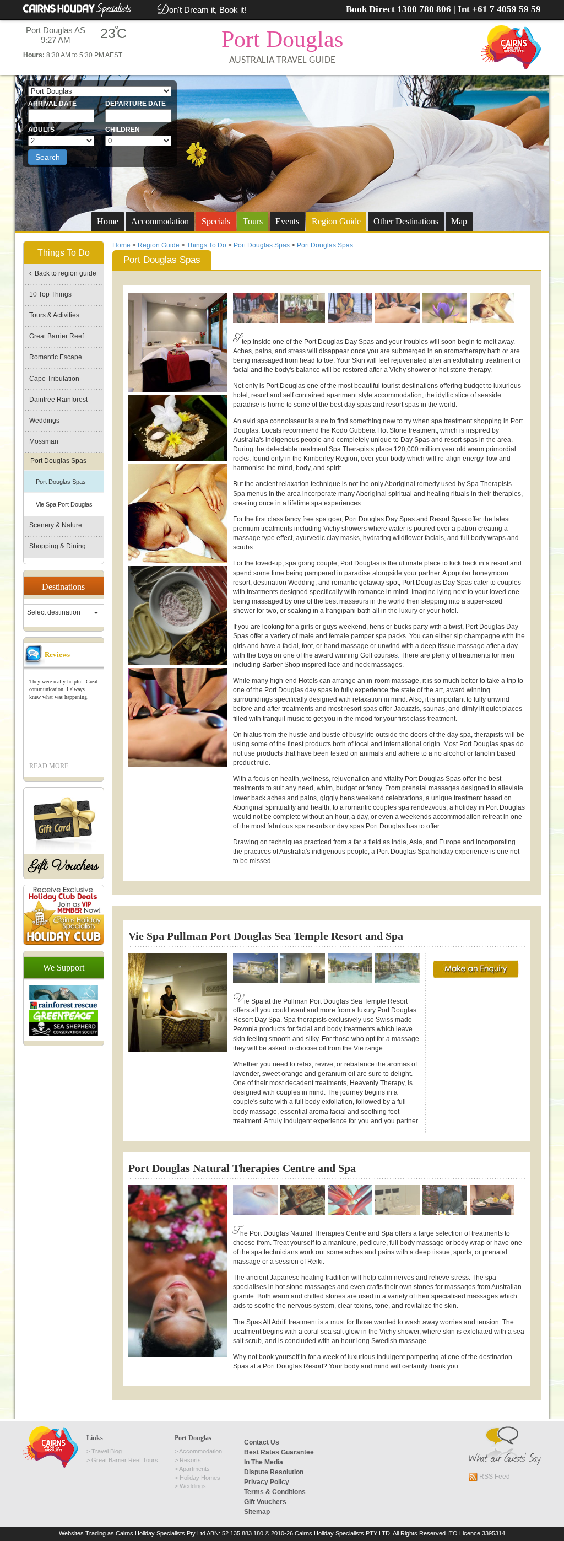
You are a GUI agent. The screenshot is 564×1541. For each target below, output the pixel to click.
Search (47, 157)
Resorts (190, 1460)
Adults (41, 129)
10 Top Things (50, 294)
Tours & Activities (54, 315)
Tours (253, 221)
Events (287, 221)
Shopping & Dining (57, 546)
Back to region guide (63, 273)
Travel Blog (106, 1451)
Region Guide (159, 245)
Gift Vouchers (64, 866)
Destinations (405, 221)
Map (459, 221)
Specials (216, 221)
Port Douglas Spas (262, 245)
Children (122, 129)
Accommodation (160, 221)
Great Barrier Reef (56, 336)
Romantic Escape (55, 357)
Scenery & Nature (55, 525)
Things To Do (206, 245)
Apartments (194, 1468)
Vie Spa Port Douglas (64, 504)
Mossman (43, 441)
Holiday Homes (200, 1477)
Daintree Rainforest (58, 399)
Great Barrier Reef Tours (124, 1460)
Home (107, 221)
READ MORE (48, 766)
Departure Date (135, 103)
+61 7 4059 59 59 (506, 9)
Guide (336, 221)
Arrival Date (52, 103)
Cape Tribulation (54, 378)
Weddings (44, 420)
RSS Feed (494, 1476)
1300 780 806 (424, 9)
